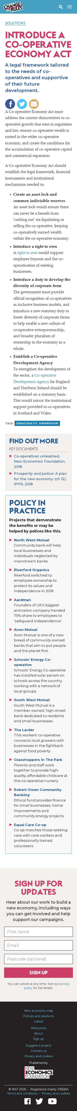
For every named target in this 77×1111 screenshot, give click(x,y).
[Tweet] (22, 104)
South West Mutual (32, 700)
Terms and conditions (22, 1093)
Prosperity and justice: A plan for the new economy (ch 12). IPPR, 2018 (40, 478)
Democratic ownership (37, 423)
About (38, 1033)
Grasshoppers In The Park (38, 760)
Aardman (22, 600)
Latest (38, 1021)
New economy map (38, 1011)
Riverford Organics (31, 570)
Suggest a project (38, 1045)
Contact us (38, 1051)
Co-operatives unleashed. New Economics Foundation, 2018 (39, 461)
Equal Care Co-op (30, 825)
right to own (27, 253)
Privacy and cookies (38, 1056)
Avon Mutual (25, 630)
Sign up (38, 972)
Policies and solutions (38, 1016)
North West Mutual (31, 540)
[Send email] (34, 104)
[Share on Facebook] (10, 104)
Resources (38, 1028)
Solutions (15, 23)
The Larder (24, 730)
